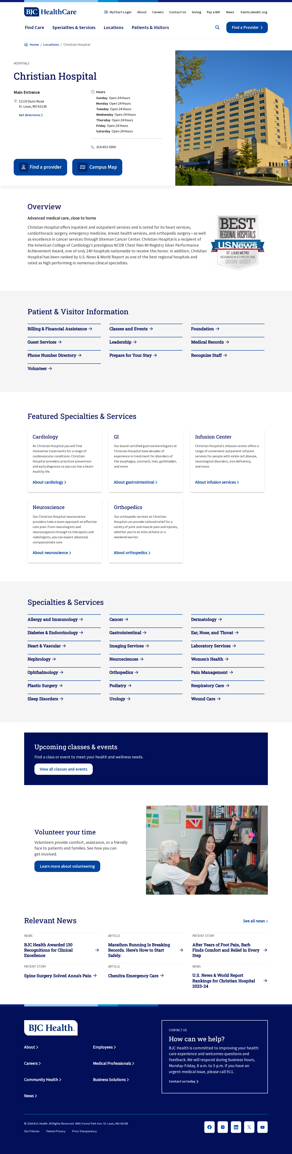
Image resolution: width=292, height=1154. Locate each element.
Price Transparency (84, 1131)
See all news (254, 920)
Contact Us (177, 12)
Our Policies (32, 1131)
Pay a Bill (213, 12)
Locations (51, 44)
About (142, 12)
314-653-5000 (106, 147)
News (230, 12)
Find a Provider (245, 27)
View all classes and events (63, 769)
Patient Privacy (55, 1131)
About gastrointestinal (134, 482)
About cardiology (48, 482)
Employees (103, 1047)
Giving (196, 12)
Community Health (41, 1079)
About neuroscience (50, 552)
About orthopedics (130, 552)
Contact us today (182, 1081)
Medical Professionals (112, 1063)
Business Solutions (109, 1079)
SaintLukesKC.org (253, 12)
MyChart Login (120, 12)
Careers (158, 12)
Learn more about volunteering (67, 866)
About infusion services (215, 482)
